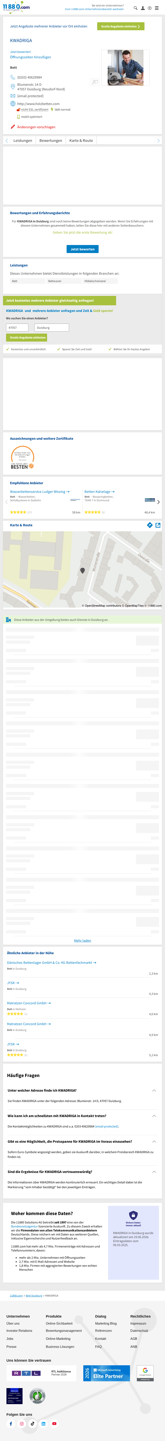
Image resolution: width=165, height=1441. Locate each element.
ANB (133, 1346)
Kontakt (100, 1338)
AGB (133, 1338)
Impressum (138, 1323)
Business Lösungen (60, 1346)
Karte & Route (81, 140)
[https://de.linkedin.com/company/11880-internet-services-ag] (43, 1423)
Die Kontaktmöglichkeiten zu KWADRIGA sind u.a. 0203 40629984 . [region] (63, 1126)
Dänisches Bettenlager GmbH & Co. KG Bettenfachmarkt (49, 962)
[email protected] (106, 1126)
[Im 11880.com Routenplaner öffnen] (150, 524)
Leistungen (22, 140)
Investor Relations (19, 1330)
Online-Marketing (58, 1338)
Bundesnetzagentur (24, 1226)
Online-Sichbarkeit (59, 1323)
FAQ (98, 1346)
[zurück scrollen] (6, 140)
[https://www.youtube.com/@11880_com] (54, 1423)
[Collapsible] (154, 1090)
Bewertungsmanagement (64, 1330)
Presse (11, 1346)
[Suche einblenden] (137, 8)
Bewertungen (50, 140)
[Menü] (158, 8)
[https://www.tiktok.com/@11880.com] (32, 1423)
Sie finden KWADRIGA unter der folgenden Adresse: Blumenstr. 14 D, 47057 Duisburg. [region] (65, 1101)
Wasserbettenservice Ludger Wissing (37, 491)
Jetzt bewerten (83, 249)
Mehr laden (82, 940)
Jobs (9, 1338)
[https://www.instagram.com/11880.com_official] (21, 1423)
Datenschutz (139, 1330)
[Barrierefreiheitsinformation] (151, 8)
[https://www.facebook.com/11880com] (10, 1423)
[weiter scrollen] (158, 140)
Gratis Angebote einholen (119, 26)
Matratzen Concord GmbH (26, 1003)
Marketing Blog (106, 1323)
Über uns (13, 1323)
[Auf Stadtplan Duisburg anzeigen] (158, 525)
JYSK (11, 982)
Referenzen (103, 1330)
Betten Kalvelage (97, 491)
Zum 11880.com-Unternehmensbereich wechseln (94, 9)
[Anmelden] (144, 8)
